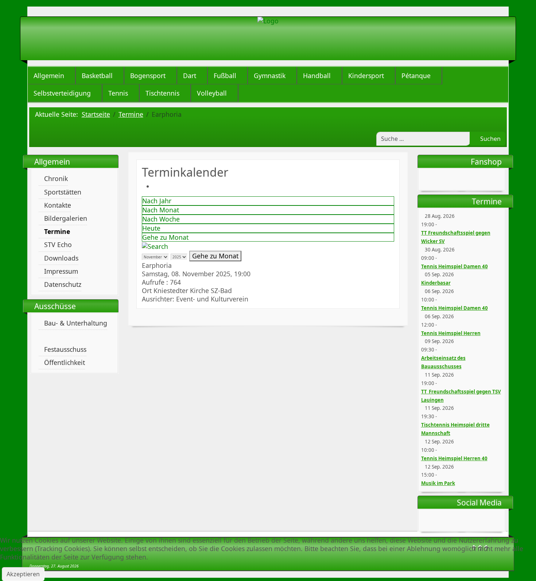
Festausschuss (65, 349)
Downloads (61, 258)
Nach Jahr (156, 200)
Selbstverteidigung (62, 93)
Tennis (118, 93)
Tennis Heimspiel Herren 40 (454, 458)
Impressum (61, 271)
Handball (317, 75)
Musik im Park (438, 483)
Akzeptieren (23, 574)
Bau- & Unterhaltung (75, 323)
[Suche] (155, 245)
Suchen (490, 139)
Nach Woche (161, 219)
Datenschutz (62, 284)
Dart (189, 75)
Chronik (56, 178)
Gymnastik (270, 75)
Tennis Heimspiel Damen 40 (454, 266)
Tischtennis (162, 93)
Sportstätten (62, 192)
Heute (151, 228)
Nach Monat (160, 209)
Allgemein (49, 75)
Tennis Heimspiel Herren (451, 333)
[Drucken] (156, 186)
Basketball (97, 75)
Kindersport (366, 75)
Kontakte (57, 205)
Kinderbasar (436, 283)
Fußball (225, 75)
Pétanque (416, 75)
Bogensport (148, 75)
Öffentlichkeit (64, 362)
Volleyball (212, 93)
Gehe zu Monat (165, 237)
